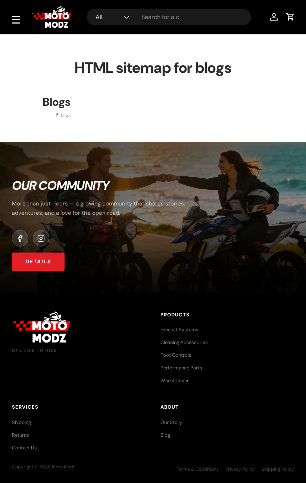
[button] (290, 17)
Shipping (21, 422)
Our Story (171, 422)
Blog (165, 435)
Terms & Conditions (198, 469)
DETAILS (38, 261)
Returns (20, 435)
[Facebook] (20, 238)
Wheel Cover (174, 380)
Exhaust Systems (179, 329)
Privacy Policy (240, 469)
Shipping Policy (278, 469)
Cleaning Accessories (184, 342)
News (66, 115)
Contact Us (24, 448)
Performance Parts (181, 368)
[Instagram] (41, 238)
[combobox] (169, 17)
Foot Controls (175, 355)
